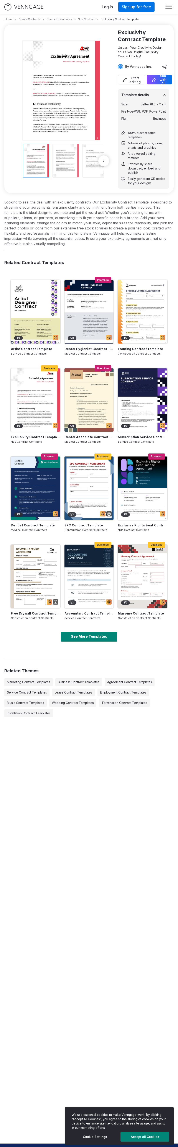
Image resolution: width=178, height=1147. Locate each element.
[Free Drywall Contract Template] (35, 576)
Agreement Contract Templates (129, 682)
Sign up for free (136, 7)
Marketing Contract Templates (28, 682)
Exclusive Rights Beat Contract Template (142, 525)
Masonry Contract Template (141, 613)
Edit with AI (163, 79)
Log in (107, 7)
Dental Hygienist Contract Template (89, 349)
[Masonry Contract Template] (142, 576)
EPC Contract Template (83, 525)
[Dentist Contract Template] (35, 488)
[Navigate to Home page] (23, 7)
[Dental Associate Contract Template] (89, 400)
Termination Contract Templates (124, 703)
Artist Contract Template (31, 349)
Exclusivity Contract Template (35, 437)
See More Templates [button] (89, 636)
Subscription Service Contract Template (142, 437)
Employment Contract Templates (123, 692)
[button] (131, 79)
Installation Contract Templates (29, 713)
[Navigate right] (103, 160)
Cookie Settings (95, 1137)
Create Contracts (29, 19)
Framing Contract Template (140, 349)
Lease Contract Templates (73, 692)
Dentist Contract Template (33, 525)
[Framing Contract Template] (142, 311)
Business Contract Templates (78, 682)
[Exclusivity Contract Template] (35, 400)
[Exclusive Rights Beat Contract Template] (142, 488)
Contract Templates (59, 19)
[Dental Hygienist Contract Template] (89, 311)
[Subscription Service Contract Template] (142, 400)
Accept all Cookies (145, 1137)
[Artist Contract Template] (35, 311)
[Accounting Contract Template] (89, 576)
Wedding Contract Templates (73, 703)
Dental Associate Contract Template (89, 437)
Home (9, 19)
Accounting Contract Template (89, 613)
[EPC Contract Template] (89, 488)
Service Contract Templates (27, 692)
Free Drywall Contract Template (35, 613)
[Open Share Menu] (164, 66)
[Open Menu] (169, 7)
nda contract (86, 19)
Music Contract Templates (25, 703)
